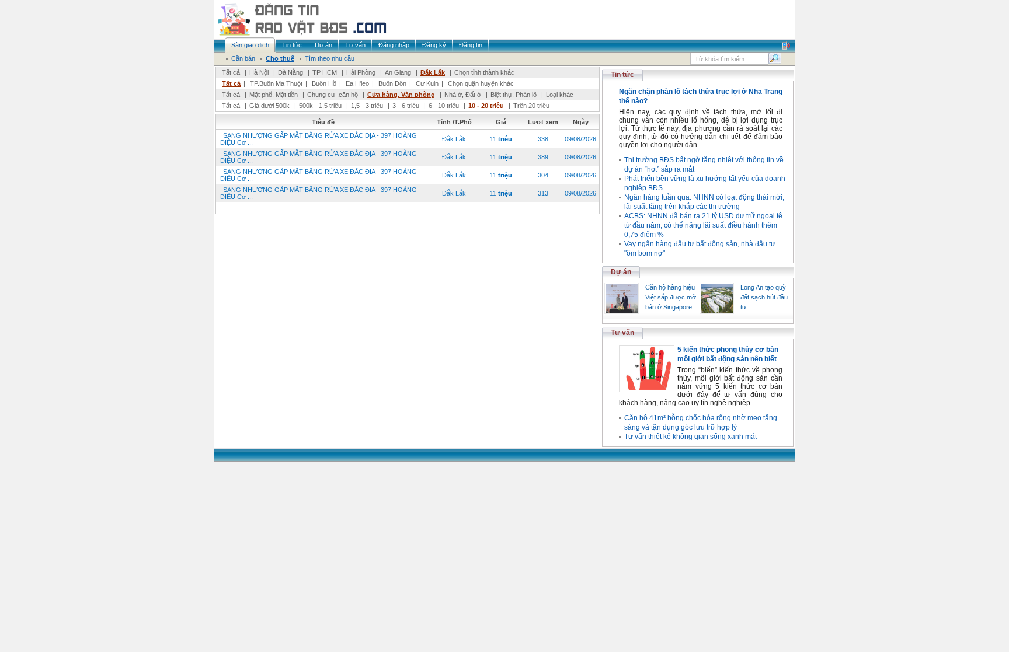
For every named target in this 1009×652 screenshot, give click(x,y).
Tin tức (622, 75)
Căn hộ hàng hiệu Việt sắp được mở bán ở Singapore (670, 297)
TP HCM (324, 72)
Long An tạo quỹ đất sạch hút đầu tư (764, 297)
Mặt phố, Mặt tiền (273, 94)
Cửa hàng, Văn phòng (401, 94)
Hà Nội (259, 72)
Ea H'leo (357, 83)
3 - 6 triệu (406, 105)
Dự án (621, 272)
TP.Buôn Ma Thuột (276, 83)
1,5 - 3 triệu (368, 105)
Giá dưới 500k (269, 105)
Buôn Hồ (324, 83)
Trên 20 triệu (531, 105)
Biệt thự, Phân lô (513, 94)
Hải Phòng (360, 72)
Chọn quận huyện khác (481, 83)
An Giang (398, 72)
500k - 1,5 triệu (321, 105)
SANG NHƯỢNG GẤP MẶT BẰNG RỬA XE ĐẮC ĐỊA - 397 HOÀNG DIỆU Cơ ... (318, 139)
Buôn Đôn (392, 83)
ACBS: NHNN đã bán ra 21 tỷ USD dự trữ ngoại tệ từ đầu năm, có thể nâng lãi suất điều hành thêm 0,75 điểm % (703, 225)
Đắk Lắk (432, 72)
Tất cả (231, 72)
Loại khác (559, 94)
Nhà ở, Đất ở (462, 94)
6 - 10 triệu (445, 105)
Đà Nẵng (290, 72)
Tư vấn (622, 333)
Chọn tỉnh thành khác (484, 72)
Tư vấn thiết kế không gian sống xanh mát (690, 437)
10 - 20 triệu (487, 105)
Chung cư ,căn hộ (332, 94)
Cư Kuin (427, 83)
